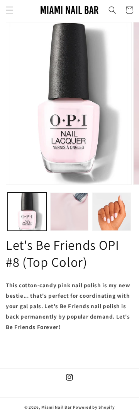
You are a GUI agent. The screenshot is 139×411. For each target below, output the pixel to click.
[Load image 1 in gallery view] (27, 212)
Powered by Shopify (94, 407)
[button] (9, 10)
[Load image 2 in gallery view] (69, 212)
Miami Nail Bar (56, 407)
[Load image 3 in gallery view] (111, 212)
